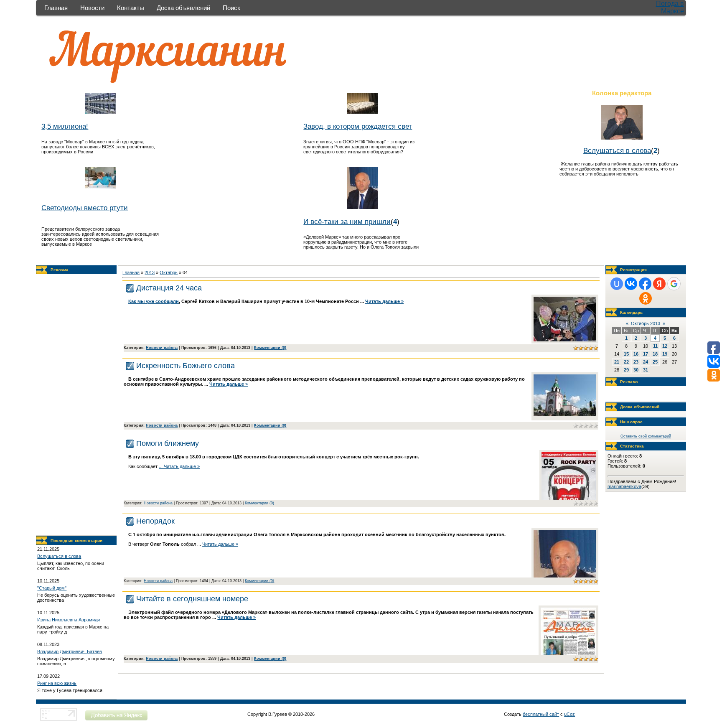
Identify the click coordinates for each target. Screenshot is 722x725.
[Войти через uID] (616, 283)
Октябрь (169, 272)
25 (655, 361)
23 (635, 361)
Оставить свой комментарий (645, 436)
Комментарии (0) (270, 348)
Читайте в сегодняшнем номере (192, 599)
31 (645, 369)
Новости (92, 7)
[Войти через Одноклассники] (645, 298)
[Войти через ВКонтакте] (631, 283)
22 (626, 361)
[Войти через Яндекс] (659, 283)
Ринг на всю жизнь (56, 683)
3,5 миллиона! (64, 126)
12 (664, 346)
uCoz (569, 714)
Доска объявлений (183, 7)
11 (655, 346)
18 (655, 353)
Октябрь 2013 (645, 323)
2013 (150, 272)
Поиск (231, 7)
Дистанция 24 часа (169, 288)
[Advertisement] (76, 405)
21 (616, 361)
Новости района (162, 348)
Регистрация (633, 269)
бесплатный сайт (541, 714)
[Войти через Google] (674, 283)
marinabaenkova (624, 486)
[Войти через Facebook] (645, 283)
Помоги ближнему (167, 443)
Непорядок (155, 521)
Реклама (60, 269)
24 (645, 361)
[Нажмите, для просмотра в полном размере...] (565, 339)
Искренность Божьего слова (185, 365)
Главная (56, 7)
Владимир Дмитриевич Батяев (69, 651)
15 (626, 353)
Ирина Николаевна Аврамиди (68, 619)
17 (645, 353)
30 (635, 369)
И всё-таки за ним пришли (347, 221)
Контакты (130, 7)
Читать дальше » (384, 301)
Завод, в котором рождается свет (357, 126)
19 (664, 353)
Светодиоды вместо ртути (84, 208)
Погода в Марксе (670, 7)
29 (626, 369)
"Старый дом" (51, 587)
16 (635, 353)
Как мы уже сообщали (153, 301)
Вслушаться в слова (617, 150)
